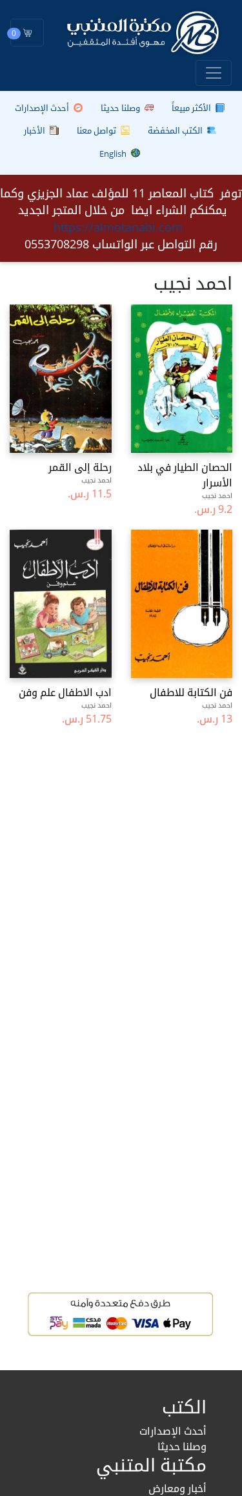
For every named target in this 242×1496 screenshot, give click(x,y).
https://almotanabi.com (118, 227)
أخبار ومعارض (177, 1488)
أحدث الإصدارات (43, 108)
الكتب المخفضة (176, 130)
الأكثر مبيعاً (192, 108)
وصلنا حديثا (121, 108)
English (113, 153)
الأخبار (35, 130)
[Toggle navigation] (214, 73)
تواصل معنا (97, 130)
